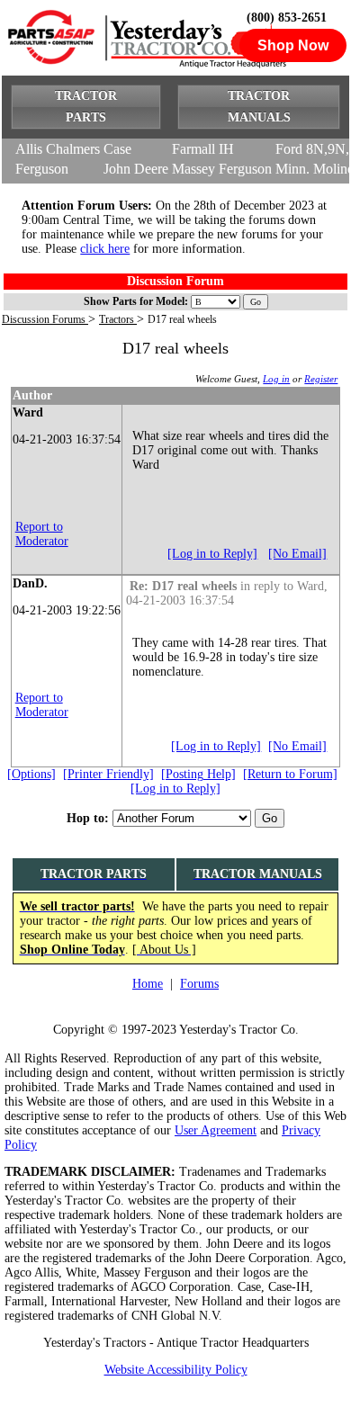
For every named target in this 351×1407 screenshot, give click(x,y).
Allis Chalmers (57, 149)
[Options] (31, 774)
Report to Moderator (41, 534)
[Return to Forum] (290, 774)
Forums (199, 983)
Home (147, 983)
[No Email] (297, 553)
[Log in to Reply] (212, 553)
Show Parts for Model (134, 301)
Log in (276, 378)
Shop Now (292, 45)
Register (321, 378)
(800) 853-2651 (287, 17)
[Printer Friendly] (108, 774)
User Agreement (215, 1130)
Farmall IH (203, 149)
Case (117, 149)
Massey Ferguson (222, 168)
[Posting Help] (198, 774)
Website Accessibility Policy (176, 1369)
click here (105, 248)
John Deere (136, 168)
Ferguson (41, 168)
